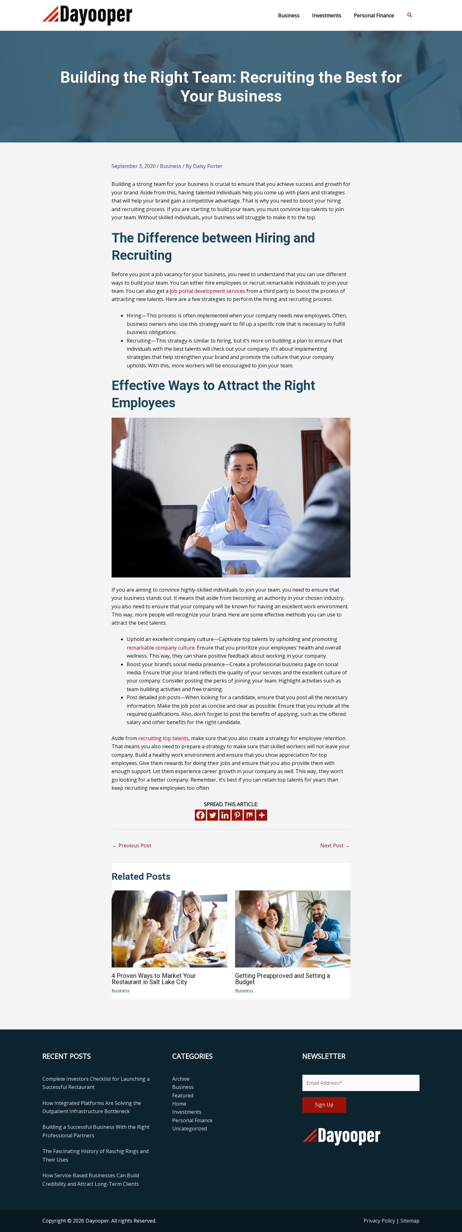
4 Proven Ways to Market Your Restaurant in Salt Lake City (154, 979)
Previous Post (131, 845)
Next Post (335, 845)
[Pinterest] (237, 815)
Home (179, 1103)
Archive (181, 1078)
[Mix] (249, 815)
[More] (261, 815)
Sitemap (410, 1220)
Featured (182, 1095)
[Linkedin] (224, 815)
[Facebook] (200, 815)
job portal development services (207, 290)
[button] (410, 15)
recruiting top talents (163, 738)
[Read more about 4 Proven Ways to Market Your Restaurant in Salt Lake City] (169, 928)
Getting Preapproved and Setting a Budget (282, 979)
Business (170, 166)
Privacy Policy (380, 1220)
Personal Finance (192, 1120)
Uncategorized (189, 1128)
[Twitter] (212, 815)
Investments (186, 1111)
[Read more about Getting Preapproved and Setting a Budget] (293, 928)
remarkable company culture (161, 647)
